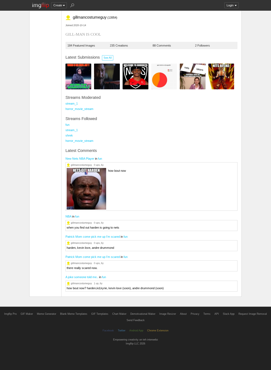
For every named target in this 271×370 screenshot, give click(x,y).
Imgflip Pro (10, 313)
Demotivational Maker (142, 313)
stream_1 (71, 103)
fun (67, 124)
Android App (136, 330)
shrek (69, 135)
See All (108, 57)
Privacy (195, 313)
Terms (206, 313)
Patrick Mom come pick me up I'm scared (92, 236)
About (183, 313)
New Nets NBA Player (79, 158)
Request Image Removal (252, 313)
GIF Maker (27, 313)
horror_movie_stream (79, 109)
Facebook (108, 330)
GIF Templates (99, 313)
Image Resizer (167, 313)
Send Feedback (136, 320)
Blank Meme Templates (73, 313)
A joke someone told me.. (81, 277)
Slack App (228, 313)
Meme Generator (46, 313)
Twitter (121, 330)
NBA (68, 216)
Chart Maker (119, 313)
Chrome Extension (157, 330)
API (216, 313)
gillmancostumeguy (81, 165)
